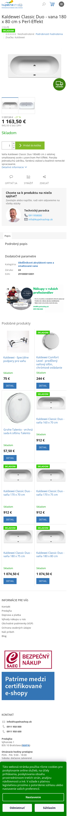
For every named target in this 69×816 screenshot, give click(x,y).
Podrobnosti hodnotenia (49, 34)
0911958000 (35, 215)
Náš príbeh (8, 631)
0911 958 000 (14, 726)
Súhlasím (49, 808)
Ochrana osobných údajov (16, 627)
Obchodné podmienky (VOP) (17, 623)
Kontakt (6, 606)
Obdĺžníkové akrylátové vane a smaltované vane (36, 264)
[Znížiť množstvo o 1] (13, 147)
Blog (4, 636)
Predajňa (7, 610)
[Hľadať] (44, 4)
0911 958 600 (14, 731)
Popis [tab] (8, 235)
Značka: (15, 37)
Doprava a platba (11, 614)
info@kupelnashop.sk (40, 219)
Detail (10, 385)
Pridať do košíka (32, 145)
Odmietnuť (17, 808)
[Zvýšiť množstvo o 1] (13, 143)
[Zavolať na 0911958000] (24, 4)
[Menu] (61, 4)
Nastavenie (33, 797)
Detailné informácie (13, 167)
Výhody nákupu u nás (14, 619)
